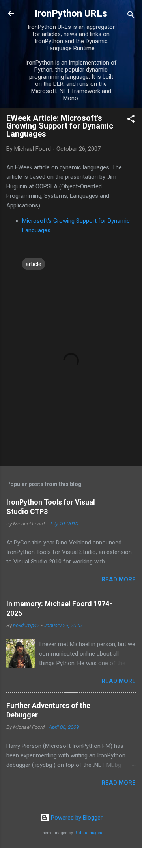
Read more (118, 579)
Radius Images (88, 832)
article (33, 263)
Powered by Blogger (76, 817)
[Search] (131, 16)
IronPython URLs (71, 13)
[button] (131, 120)
